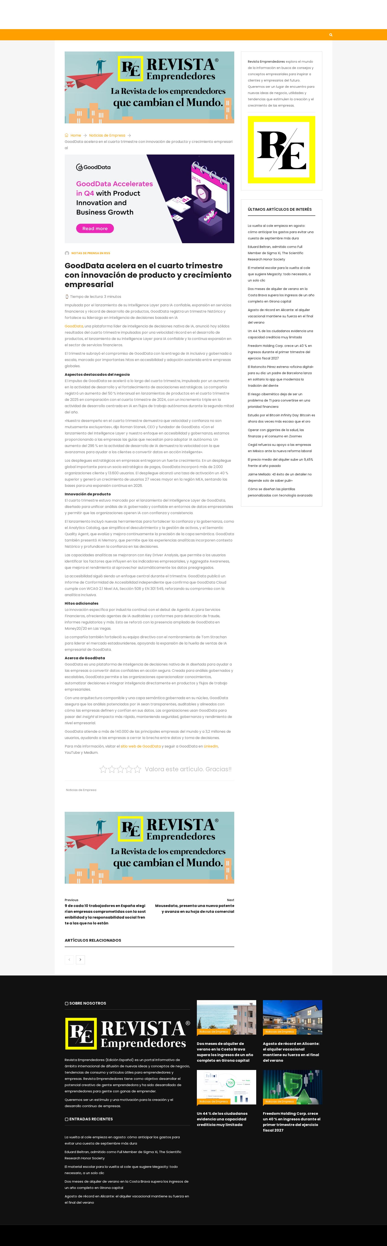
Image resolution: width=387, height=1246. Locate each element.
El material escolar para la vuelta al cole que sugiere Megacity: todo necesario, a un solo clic (279, 274)
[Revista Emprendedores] (99, 14)
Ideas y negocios (128, 34)
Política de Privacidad (221, 1237)
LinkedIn (211, 746)
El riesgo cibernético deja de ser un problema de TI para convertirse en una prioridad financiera (279, 400)
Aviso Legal (193, 1237)
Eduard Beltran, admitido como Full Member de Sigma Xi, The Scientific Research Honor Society (275, 253)
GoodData (74, 326)
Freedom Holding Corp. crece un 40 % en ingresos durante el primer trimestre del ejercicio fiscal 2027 (280, 352)
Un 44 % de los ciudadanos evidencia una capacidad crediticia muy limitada (222, 1119)
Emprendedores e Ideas (173, 34)
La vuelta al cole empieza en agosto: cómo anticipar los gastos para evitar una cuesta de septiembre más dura (281, 232)
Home (75, 135)
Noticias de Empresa (107, 135)
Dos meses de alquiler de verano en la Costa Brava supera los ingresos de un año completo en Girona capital (281, 295)
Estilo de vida (91, 34)
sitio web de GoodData (141, 746)
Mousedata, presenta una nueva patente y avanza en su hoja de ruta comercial (194, 906)
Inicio (64, 34)
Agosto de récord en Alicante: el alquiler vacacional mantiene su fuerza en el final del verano (280, 316)
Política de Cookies (256, 1237)
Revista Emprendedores (266, 61)
